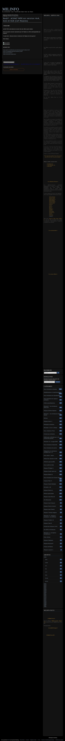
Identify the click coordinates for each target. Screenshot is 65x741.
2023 (45, 586)
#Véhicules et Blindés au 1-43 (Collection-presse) (51, 438)
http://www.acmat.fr (7, 52)
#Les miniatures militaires (50, 389)
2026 (45, 557)
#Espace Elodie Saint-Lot (50, 471)
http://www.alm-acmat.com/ (9, 54)
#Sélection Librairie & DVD (50, 458)
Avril (46, 572)
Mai (46, 568)
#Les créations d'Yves (49, 430)
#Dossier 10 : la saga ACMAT (13, 15)
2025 (45, 583)
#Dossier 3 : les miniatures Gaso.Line (50, 407)
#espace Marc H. (48, 480)
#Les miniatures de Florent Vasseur (53, 477)
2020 (45, 589)
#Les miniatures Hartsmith (50, 444)
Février (46, 578)
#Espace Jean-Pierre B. (49, 496)
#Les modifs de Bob (49, 465)
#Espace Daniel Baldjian (50, 484)
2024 (45, 585)
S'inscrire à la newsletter (9, 62)
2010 (45, 601)
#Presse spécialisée (49, 493)
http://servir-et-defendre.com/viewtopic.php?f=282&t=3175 (16, 50)
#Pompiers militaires (49, 424)
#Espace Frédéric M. (49, 520)
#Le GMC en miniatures (49, 529)
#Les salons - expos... (49, 455)
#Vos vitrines (47, 537)
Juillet (46, 562)
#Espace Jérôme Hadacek (50, 410)
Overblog (55, 737)
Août (46, 559)
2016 (45, 594)
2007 (45, 605)
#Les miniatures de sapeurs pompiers (51, 399)
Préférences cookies (59, 739)
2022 (45, 587)
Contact (27, 739)
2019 (45, 591)
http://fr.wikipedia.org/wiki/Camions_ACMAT (13, 51)
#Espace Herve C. (48, 421)
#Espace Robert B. (48, 474)
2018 (45, 592)
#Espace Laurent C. (48, 549)
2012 (45, 599)
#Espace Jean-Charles (49, 509)
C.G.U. (39, 739)
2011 (45, 600)
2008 (45, 604)
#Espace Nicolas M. (48, 543)
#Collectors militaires (49, 434)
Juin (46, 565)
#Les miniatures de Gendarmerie (52, 395)
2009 (45, 603)
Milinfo (10, 8)
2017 (45, 593)
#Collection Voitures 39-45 (50, 526)
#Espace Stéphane (48, 540)
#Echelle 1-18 (47, 487)
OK (58, 372)
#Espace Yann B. (48, 523)
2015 (45, 595)
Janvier (46, 581)
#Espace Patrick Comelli (50, 506)
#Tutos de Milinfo (48, 546)
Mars (46, 575)
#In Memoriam (47, 499)
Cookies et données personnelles (47, 739)
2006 (45, 606)
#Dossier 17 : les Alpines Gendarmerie (50, 533)
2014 (45, 597)
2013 (45, 598)
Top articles (22, 739)
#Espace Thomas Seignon (50, 512)
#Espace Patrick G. (48, 490)
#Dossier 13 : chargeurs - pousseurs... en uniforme (50, 516)
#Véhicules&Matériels (49, 403)
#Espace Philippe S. (49, 468)
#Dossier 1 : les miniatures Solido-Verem (52, 414)
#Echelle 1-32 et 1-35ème (50, 427)
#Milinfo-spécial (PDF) (49, 461)
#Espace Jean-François (49, 503)
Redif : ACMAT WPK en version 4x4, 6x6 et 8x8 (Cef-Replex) (21, 19)
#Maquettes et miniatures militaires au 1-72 (50, 451)
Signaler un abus (33, 739)
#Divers (46, 418)
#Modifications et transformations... (53, 392)
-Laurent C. (51, 216)
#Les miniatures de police (50, 448)
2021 (45, 588)
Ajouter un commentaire (14, 69)
